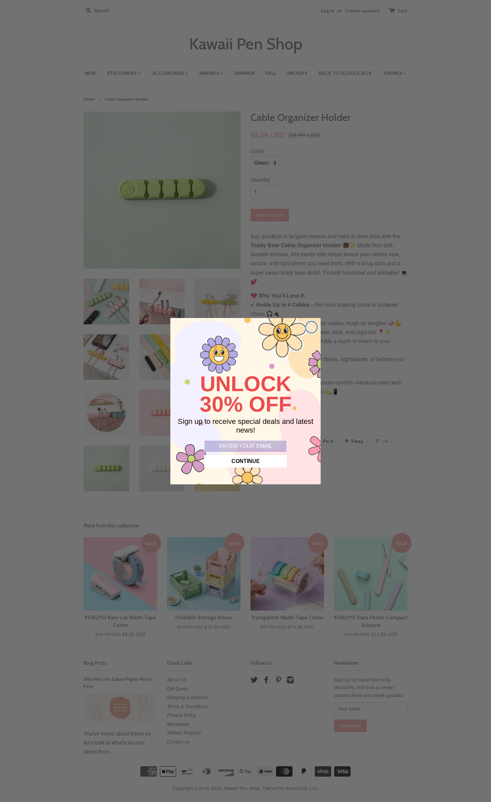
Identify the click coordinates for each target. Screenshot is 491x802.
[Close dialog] (311, 327)
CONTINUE (245, 461)
